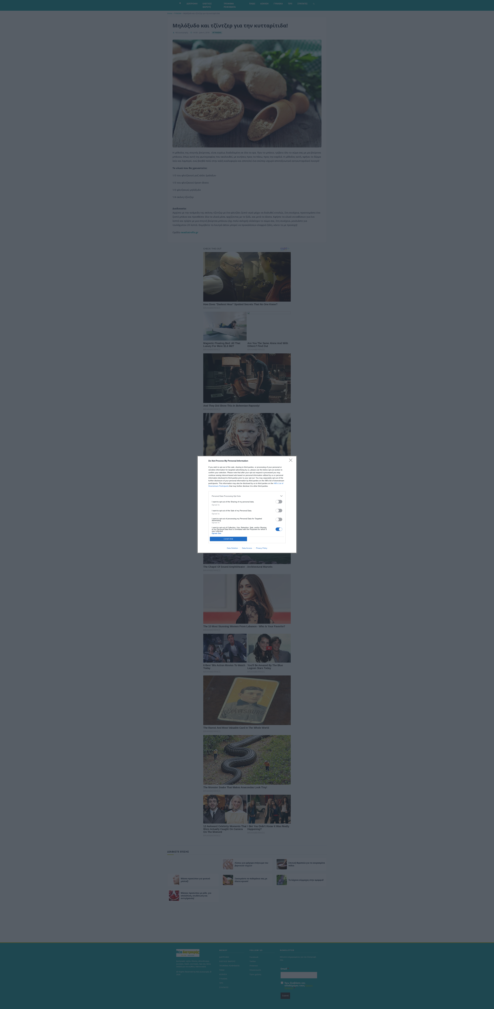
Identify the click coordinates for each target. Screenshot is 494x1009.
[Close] (291, 461)
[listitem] (247, 496)
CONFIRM (228, 539)
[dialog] (247, 504)
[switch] (279, 501)
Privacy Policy (261, 548)
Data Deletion (232, 548)
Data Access (247, 548)
